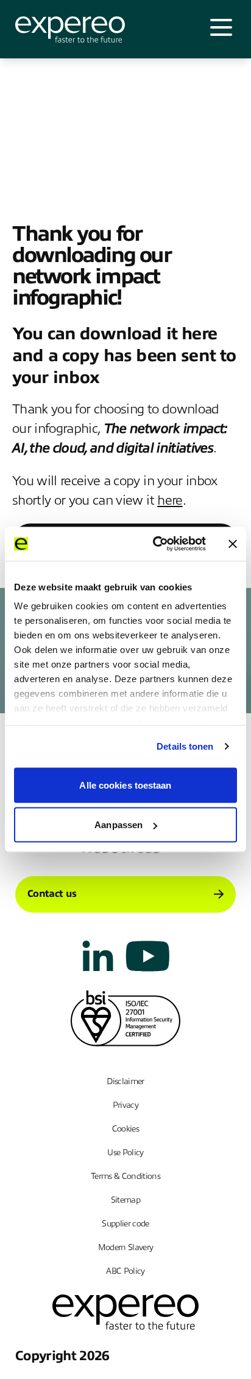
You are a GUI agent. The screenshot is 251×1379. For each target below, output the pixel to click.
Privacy (125, 1105)
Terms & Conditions (125, 1176)
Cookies (125, 1128)
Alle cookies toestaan (125, 784)
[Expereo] (70, 29)
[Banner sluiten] (232, 543)
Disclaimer (125, 1081)
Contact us (51, 893)
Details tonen (185, 746)
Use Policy (125, 1152)
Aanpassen (118, 825)
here (169, 500)
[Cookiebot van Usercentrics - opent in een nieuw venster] (155, 544)
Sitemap (125, 1199)
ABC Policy (125, 1271)
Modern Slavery (126, 1247)
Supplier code (125, 1223)
